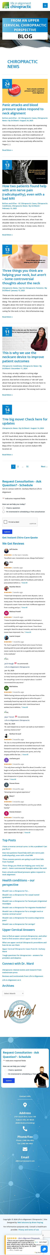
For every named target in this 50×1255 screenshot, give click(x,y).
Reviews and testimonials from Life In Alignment (22, 976)
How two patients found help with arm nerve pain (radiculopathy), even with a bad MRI (24, 192)
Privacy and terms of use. (28, 1230)
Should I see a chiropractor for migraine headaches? (24, 907)
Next (44, 466)
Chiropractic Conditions (12, 366)
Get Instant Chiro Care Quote (20, 537)
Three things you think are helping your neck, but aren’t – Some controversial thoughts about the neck (24, 276)
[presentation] (20, 522)
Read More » (7, 150)
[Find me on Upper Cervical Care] (19, 1011)
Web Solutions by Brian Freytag (30, 1222)
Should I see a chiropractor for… (15, 891)
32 (27, 466)
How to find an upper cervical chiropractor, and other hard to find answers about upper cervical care (24, 937)
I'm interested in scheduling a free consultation (25, 512)
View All (24, 583)
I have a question (13, 508)
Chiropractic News (19, 206)
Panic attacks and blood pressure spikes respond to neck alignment (22, 109)
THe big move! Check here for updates (25, 421)
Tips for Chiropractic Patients (30, 288)
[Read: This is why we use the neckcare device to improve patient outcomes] (25, 338)
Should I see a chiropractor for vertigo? (18, 924)
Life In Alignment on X (11, 980)
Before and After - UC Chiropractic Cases (19, 118)
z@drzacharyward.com (25, 1161)
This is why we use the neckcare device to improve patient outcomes (23, 357)
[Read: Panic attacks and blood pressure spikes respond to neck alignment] (25, 90)
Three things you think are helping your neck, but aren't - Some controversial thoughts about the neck (24, 866)
